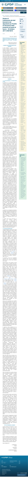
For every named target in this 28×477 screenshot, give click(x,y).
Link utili (3, 474)
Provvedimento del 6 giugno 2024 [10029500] (23, 173)
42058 (14, 251)
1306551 (15, 278)
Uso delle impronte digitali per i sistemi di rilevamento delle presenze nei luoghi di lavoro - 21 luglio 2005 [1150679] (23, 58)
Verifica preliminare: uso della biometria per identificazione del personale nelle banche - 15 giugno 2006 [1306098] (23, 86)
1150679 (11, 252)
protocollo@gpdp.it (4, 466)
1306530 (11, 278)
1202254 (9, 276)
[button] (15, 34)
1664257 (4, 283)
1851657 (22, 21)
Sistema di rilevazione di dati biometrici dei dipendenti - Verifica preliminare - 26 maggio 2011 (23, 66)
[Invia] (23, 12)
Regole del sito (4, 471)
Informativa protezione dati (6, 469)
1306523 (8, 278)
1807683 (4, 284)
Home (3, 15)
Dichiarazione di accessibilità (6, 470)
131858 (15, 279)
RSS (19, 463)
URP (19, 461)
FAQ (19, 462)
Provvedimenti (7, 15)
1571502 (15, 280)
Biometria (21, 27)
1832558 (12, 253)
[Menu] (25, 4)
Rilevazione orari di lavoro (23, 31)
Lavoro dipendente (22, 29)
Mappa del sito (4, 473)
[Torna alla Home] (11, 4)
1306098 (5, 278)
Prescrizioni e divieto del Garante (14, 15)
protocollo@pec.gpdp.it (13, 466)
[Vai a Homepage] (7, 458)
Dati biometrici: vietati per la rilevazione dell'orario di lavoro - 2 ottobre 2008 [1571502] (23, 128)
